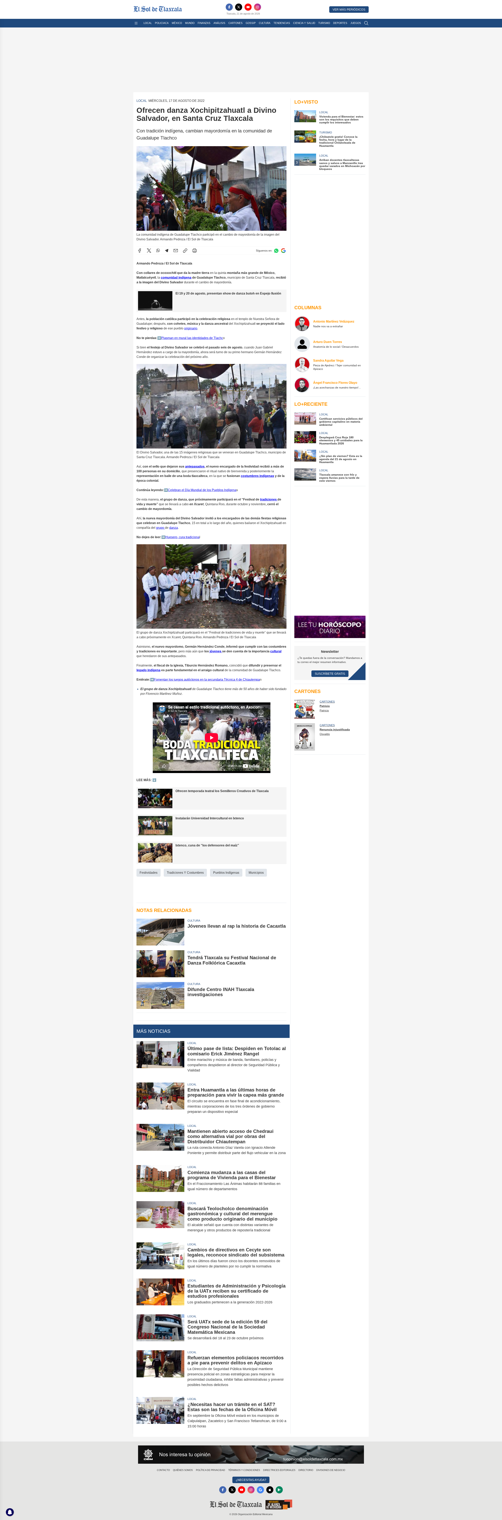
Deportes (340, 23)
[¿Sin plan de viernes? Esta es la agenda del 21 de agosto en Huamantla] (305, 457)
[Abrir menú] (136, 23)
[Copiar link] (185, 250)
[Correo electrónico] (176, 250)
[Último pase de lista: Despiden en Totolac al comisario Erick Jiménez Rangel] (160, 1059)
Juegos (355, 23)
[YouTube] (248, 7)
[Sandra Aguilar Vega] (302, 364)
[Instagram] (257, 7)
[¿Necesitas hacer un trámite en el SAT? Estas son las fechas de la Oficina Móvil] (160, 1415)
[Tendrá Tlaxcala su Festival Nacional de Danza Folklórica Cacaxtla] (160, 963)
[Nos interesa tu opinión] (251, 1454)
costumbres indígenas (257, 476)
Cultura (264, 23)
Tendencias (282, 23)
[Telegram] (166, 250)
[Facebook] (229, 7)
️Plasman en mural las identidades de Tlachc (192, 338)
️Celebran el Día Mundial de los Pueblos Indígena (202, 490)
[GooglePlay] (279, 1489)
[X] (238, 7)
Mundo (190, 23)
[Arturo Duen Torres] (302, 344)
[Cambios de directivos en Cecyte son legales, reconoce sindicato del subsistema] (160, 1258)
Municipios (256, 872)
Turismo (324, 23)
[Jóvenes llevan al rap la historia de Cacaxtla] (160, 932)
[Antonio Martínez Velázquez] (302, 324)
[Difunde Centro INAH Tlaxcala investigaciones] (160, 995)
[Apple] (269, 1489)
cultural (275, 651)
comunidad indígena (176, 277)
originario (190, 328)
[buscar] (366, 23)
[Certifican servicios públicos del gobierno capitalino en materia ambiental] (305, 419)
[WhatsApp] (158, 250)
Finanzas (204, 23)
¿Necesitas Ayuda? (251, 1480)
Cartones (235, 23)
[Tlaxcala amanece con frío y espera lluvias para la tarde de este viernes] (305, 475)
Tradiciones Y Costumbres (185, 872)
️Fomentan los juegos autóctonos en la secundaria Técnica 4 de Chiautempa (207, 679)
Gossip (251, 23)
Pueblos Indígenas (226, 872)
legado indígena (148, 670)
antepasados (195, 466)
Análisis (219, 23)
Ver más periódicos (349, 9)
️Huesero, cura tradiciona (182, 537)
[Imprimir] (194, 250)
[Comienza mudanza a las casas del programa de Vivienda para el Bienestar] (160, 1180)
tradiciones (268, 499)
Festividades (148, 872)
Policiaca (162, 23)
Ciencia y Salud (304, 23)
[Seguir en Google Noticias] (283, 250)
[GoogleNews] (260, 1489)
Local (148, 23)
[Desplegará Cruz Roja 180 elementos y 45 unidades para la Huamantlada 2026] (305, 438)
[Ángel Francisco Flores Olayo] (302, 385)
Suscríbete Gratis (330, 673)
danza (173, 527)
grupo (160, 527)
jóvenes (216, 651)
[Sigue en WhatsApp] (276, 250)
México (177, 23)
